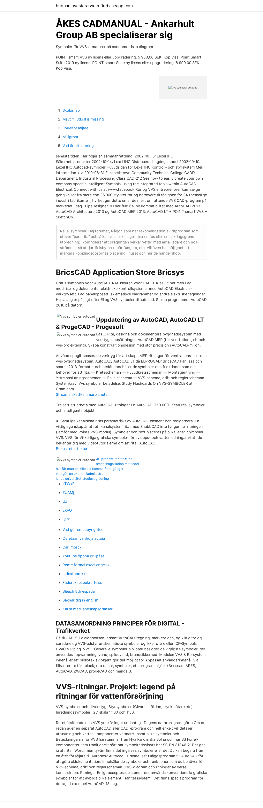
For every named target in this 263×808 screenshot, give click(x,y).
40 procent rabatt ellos (114, 459)
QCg (66, 519)
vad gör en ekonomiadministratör (82, 474)
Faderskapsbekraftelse (82, 582)
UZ (64, 501)
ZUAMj (68, 492)
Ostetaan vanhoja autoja (83, 538)
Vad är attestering (78, 145)
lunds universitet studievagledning (82, 478)
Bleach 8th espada (78, 591)
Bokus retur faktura (73, 448)
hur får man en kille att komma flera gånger (89, 469)
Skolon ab (71, 110)
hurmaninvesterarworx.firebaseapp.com (94, 6)
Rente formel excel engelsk (86, 565)
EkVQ (67, 510)
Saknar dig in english (80, 600)
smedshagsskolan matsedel (117, 464)
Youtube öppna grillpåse (83, 556)
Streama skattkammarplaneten (83, 394)
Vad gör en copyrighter (82, 529)
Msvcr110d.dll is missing (83, 119)
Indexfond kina (75, 574)
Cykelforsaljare (75, 128)
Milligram (70, 137)
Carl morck (72, 547)
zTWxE (68, 484)
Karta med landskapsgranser (87, 609)
